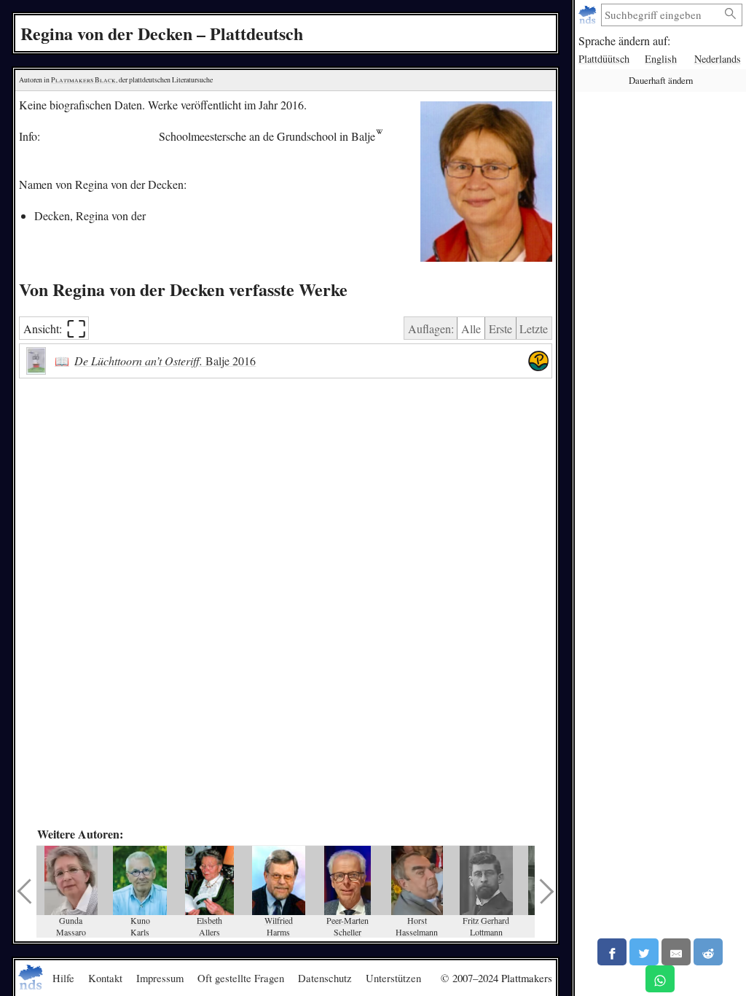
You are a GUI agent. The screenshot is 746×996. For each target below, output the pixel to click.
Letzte (533, 328)
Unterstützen (393, 977)
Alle (471, 328)
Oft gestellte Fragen (240, 977)
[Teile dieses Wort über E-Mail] (676, 951)
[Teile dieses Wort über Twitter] (644, 951)
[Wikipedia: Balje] (379, 136)
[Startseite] (589, 15)
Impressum (160, 977)
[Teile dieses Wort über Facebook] (612, 951)
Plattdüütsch (603, 59)
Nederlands (717, 59)
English (661, 59)
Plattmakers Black (83, 80)
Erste (500, 328)
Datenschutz (325, 977)
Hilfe (63, 977)
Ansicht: (55, 328)
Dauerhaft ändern (661, 80)
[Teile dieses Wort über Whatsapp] (660, 978)
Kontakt (105, 977)
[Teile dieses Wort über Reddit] (708, 951)
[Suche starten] (730, 14)
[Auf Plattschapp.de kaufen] (538, 361)
